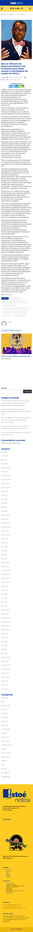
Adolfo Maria (4, 697)
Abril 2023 (4, 602)
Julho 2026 (4, 452)
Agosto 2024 (4, 539)
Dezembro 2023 (5, 570)
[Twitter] (13, 8)
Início (5, 14)
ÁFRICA (11, 14)
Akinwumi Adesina (16, 298)
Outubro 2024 (5, 531)
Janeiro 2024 (4, 566)
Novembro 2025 (5, 479)
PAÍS (2, 765)
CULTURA (4, 709)
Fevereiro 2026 (5, 467)
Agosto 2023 (4, 586)
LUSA (6, 77)
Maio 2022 (4, 645)
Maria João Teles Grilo (7, 745)
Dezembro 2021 (5, 665)
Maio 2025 (4, 503)
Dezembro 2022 (5, 618)
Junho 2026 (4, 456)
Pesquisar (4, 388)
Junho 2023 (4, 594)
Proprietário (7, 819)
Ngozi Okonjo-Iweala (19, 315)
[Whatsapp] (19, 86)
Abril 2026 (4, 460)
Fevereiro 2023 (5, 610)
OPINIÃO (4, 761)
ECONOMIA (4, 721)
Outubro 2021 (5, 673)
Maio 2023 (4, 598)
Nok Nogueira (5, 757)
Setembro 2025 (5, 487)
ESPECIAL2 (4, 737)
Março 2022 (4, 653)
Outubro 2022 (5, 625)
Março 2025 (4, 511)
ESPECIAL (4, 733)
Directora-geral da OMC (9, 305)
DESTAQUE (4, 717)
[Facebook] (10, 86)
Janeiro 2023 (4, 614)
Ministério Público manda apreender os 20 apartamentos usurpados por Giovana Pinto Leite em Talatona (16, 412)
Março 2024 (4, 558)
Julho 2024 (4, 543)
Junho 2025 (4, 499)
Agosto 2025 (4, 491)
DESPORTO (4, 713)
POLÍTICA (4, 769)
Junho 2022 (4, 641)
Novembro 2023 (5, 574)
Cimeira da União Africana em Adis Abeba (14, 302)
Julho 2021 (4, 685)
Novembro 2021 (5, 669)
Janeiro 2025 (4, 519)
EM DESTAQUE (5, 729)
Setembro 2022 (5, 629)
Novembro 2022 (5, 622)
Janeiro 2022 (4, 661)
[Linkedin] (22, 8)
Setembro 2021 (5, 677)
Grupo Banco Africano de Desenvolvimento (15, 312)
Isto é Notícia (6, 315)
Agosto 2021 (4, 681)
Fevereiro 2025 (5, 515)
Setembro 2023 (5, 582)
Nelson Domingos (6, 753)
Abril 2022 (4, 649)
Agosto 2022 (4, 633)
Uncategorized (5, 776)
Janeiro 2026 (4, 471)
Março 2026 (4, 464)
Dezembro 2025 (5, 475)
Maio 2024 (4, 550)
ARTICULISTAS (5, 705)
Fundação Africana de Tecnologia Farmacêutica (16, 308)
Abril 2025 (4, 507)
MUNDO (3, 749)
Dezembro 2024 (5, 523)
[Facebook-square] (11, 8)
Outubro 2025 (5, 483)
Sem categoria (5, 772)
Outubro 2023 (5, 578)
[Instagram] (22, 86)
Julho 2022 (4, 637)
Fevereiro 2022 (5, 657)
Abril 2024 (4, 554)
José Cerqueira (5, 741)
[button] (1, 8)
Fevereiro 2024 (5, 562)
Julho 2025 (4, 495)
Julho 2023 (4, 590)
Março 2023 (4, 606)
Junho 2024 (4, 546)
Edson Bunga (5, 725)
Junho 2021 (4, 689)
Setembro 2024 (5, 535)
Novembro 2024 (5, 527)
